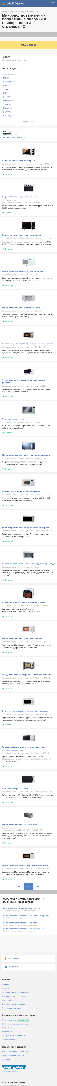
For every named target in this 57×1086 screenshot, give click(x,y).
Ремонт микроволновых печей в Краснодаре (23, 929)
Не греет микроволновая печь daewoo (21, 491)
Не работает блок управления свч (19, 197)
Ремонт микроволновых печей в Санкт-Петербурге (26, 916)
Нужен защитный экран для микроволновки (23, 602)
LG (6, 78)
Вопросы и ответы (9, 11)
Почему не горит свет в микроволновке (21, 235)
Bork (6, 85)
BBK (6, 93)
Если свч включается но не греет (18, 161)
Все (7, 132)
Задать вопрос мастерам (13, 1056)
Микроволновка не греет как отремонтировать (25, 865)
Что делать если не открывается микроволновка (26, 675)
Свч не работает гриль (13, 419)
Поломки (6, 1059)
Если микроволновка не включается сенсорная (25, 527)
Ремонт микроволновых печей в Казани (21, 923)
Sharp (7, 104)
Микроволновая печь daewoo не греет (21, 308)
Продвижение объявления (13, 1036)
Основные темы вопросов (13, 1004)
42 (28, 886)
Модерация (7, 1032)
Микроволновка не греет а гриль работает (23, 271)
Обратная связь (9, 1040)
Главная (5, 984)
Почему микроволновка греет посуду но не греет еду (28, 564)
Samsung (9, 74)
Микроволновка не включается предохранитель (26, 455)
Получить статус (9, 1020)
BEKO (7, 112)
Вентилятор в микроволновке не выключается (25, 711)
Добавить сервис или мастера (15, 1024)
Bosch (7, 97)
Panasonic (9, 82)
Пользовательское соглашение (15, 992)
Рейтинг (5, 1028)
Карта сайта (7, 1000)
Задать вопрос (28, 45)
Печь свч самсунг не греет (15, 788)
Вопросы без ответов (14, 137)
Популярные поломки (11, 1008)
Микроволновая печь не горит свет (19, 824)
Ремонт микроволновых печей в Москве (21, 908)
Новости (5, 988)
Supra (7, 89)
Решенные (10, 135)
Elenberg (8, 115)
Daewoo (8, 100)
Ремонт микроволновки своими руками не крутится (27, 344)
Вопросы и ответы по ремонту (15, 1052)
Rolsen (7, 108)
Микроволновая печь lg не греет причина (22, 639)
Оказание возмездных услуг (14, 996)
